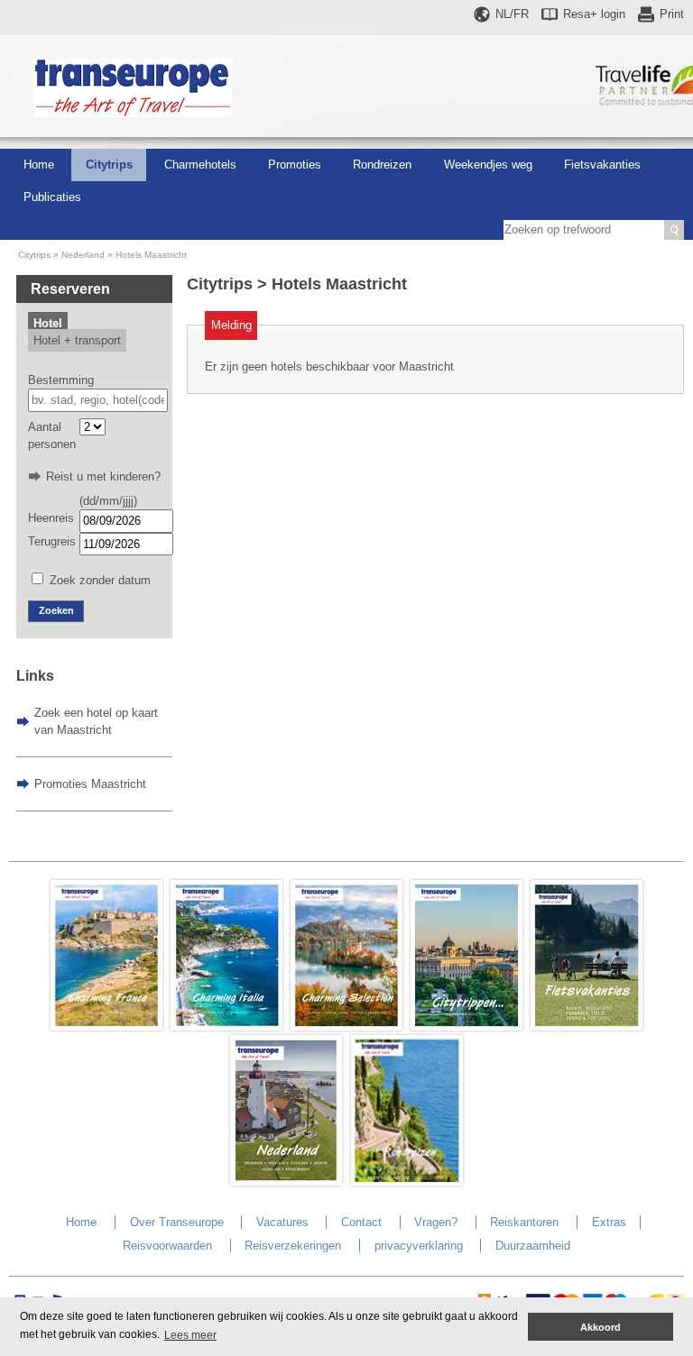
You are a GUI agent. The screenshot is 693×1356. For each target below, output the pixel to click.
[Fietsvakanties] (586, 1026)
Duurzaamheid (532, 1245)
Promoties (294, 164)
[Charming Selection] (346, 1026)
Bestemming (61, 380)
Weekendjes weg (488, 164)
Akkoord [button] (600, 1327)
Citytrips (109, 164)
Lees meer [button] (190, 1335)
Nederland (83, 255)
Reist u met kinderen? (103, 476)
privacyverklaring (418, 1245)
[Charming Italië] (226, 1026)
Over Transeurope (177, 1222)
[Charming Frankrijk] (106, 1026)
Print (672, 14)
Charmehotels (200, 164)
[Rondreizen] (407, 1181)
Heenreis (51, 518)
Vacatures (282, 1222)
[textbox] (98, 400)
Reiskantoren (524, 1222)
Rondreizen (382, 164)
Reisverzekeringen (293, 1245)
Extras (609, 1222)
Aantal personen (52, 436)
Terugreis (52, 541)
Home (38, 164)
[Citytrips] (466, 1026)
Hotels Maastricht (151, 255)
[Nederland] (286, 1181)
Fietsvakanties (602, 164)
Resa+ (594, 14)
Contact (361, 1222)
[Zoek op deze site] (674, 230)
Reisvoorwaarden (167, 1245)
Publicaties (52, 197)
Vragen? (435, 1222)
